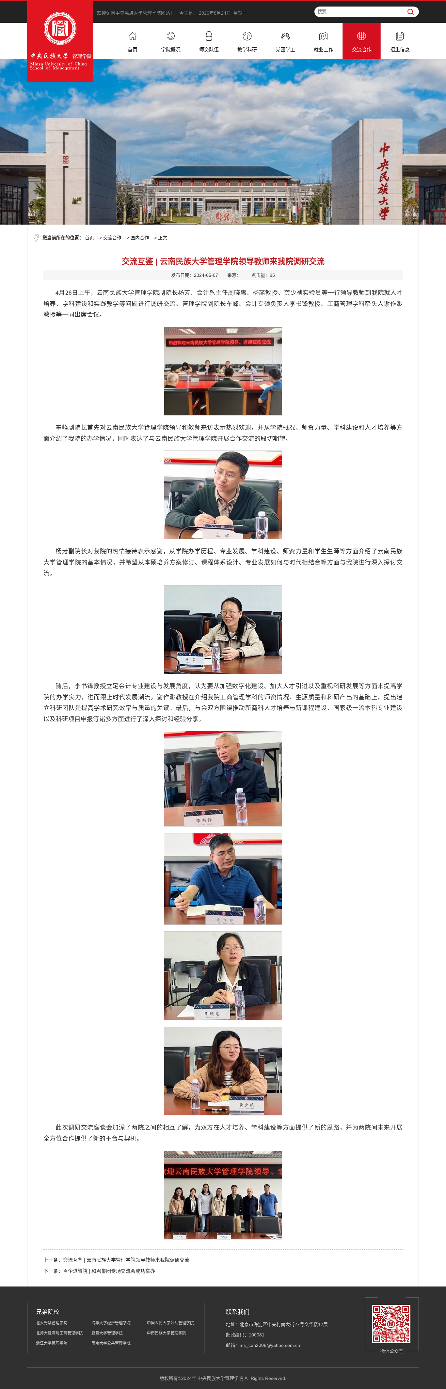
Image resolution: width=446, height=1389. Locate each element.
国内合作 (140, 237)
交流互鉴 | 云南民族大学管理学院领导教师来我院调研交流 (126, 1260)
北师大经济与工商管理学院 (59, 1333)
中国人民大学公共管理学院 (170, 1323)
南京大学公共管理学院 (111, 1343)
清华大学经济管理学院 (111, 1323)
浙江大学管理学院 (51, 1343)
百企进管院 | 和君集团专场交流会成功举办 (109, 1271)
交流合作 (112, 237)
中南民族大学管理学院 (166, 1333)
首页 (89, 237)
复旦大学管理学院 (107, 1333)
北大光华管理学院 (51, 1323)
